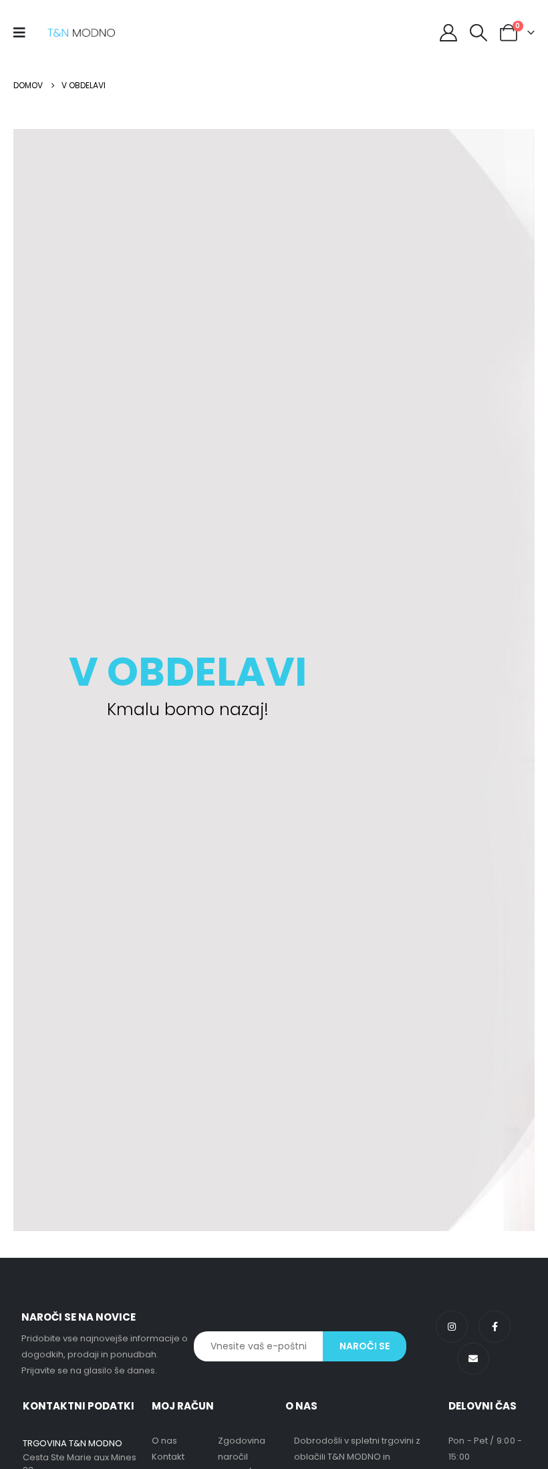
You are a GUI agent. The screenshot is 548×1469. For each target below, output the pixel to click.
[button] (478, 32)
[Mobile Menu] (23, 32)
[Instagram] (452, 1327)
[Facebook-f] (494, 1327)
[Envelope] (473, 1359)
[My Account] (448, 32)
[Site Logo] (81, 33)
